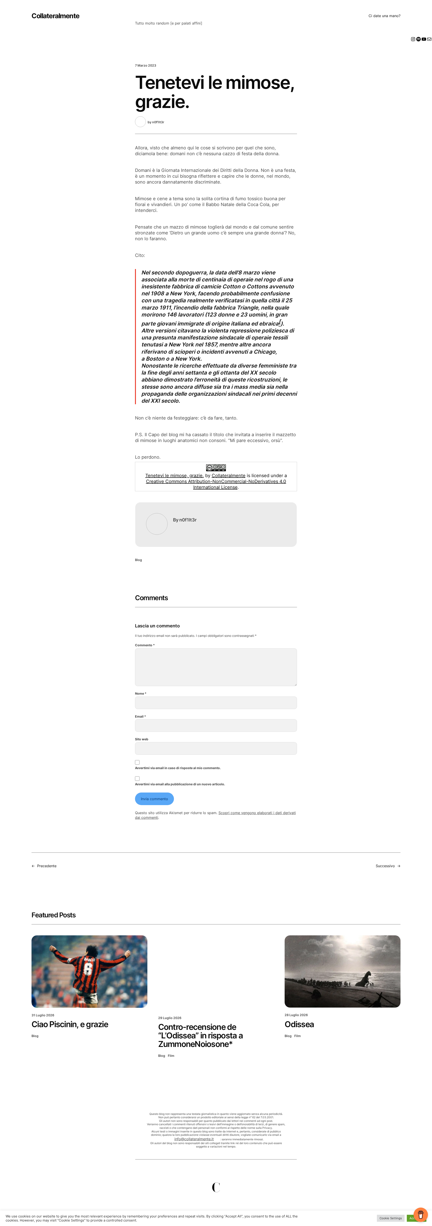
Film (171, 1056)
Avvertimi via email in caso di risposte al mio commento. (178, 768)
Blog (138, 560)
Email (140, 716)
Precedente (46, 866)
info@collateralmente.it (194, 1139)
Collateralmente (55, 16)
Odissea (299, 1024)
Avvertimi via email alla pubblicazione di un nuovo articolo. (180, 784)
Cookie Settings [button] (391, 1218)
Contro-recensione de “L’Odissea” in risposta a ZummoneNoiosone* (200, 1035)
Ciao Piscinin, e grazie (70, 1024)
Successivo (385, 866)
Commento (145, 645)
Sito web (141, 739)
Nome (140, 693)
